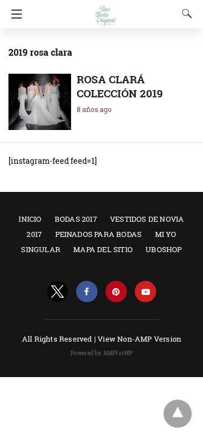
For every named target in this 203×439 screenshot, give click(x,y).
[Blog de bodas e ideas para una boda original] (105, 10)
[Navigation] (14, 14)
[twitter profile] (57, 292)
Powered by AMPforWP (101, 353)
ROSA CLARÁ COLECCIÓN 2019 (120, 86)
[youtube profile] (145, 292)
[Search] (184, 13)
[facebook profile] (87, 292)
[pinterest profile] (116, 292)
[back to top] (178, 414)
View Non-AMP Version (139, 339)
